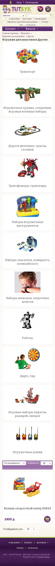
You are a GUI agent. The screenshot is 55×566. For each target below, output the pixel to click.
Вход (19, 2)
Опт (21, 25)
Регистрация (32, 2)
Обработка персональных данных (22, 22)
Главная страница (10, 33)
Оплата (20, 548)
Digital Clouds (44, 557)
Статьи (44, 22)
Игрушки (25, 33)
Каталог (28, 542)
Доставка (27, 19)
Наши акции (40, 19)
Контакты (31, 25)
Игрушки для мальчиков (13, 36)
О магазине (14, 19)
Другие (30, 36)
